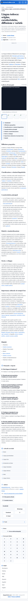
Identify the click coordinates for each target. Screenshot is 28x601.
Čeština (4, 571)
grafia (15, 336)
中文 (3, 576)
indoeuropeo (20, 58)
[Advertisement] (14, 47)
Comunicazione (9, 7)
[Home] (19, 2)
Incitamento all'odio (8, 463)
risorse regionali (5, 315)
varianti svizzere (10, 336)
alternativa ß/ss (17, 250)
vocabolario (23, 188)
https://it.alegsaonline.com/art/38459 (13, 493)
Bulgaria (4, 167)
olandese (17, 64)
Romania (14, 167)
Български (5, 568)
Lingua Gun (6, 459)
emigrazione (13, 315)
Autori (9, 596)
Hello (4, 474)
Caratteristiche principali (10, 129)
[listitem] (4, 116)
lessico (16, 332)
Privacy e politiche (15, 596)
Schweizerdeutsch (10, 243)
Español (4, 582)
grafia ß (8, 226)
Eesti (3, 584)
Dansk (3, 573)
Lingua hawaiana (7, 467)
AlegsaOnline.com (6, 487)
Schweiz (8, 151)
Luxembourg (12, 153)
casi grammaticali (7, 203)
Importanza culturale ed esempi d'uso (14, 135)
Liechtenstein (22, 151)
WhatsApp (19, 509)
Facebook (8, 512)
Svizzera (18, 306)
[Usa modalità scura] (25, 2)
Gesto (4, 452)
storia (16, 334)
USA (22, 161)
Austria (18, 252)
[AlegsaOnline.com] (9, 2)
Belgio (15, 154)
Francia (3, 158)
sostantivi (14, 218)
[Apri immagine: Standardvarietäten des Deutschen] (14, 98)
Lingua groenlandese (8, 455)
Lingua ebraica (6, 470)
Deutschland (10, 149)
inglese (11, 64)
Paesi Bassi (4, 156)
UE (19, 79)
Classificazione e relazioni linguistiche (14, 127)
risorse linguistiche (18, 313)
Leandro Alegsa (10, 35)
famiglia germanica (18, 56)
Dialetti (6, 138)
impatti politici (8, 285)
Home (2, 7)
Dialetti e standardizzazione (11, 131)
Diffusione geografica (9, 125)
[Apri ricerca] (22, 2)
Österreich (20, 149)
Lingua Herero (6, 478)
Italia (16, 158)
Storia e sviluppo (8, 133)
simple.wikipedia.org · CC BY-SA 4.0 (9, 111)
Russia (23, 167)
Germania (20, 304)
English (4, 587)
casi (2, 334)
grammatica (4, 189)
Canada (8, 163)
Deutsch (4, 579)
